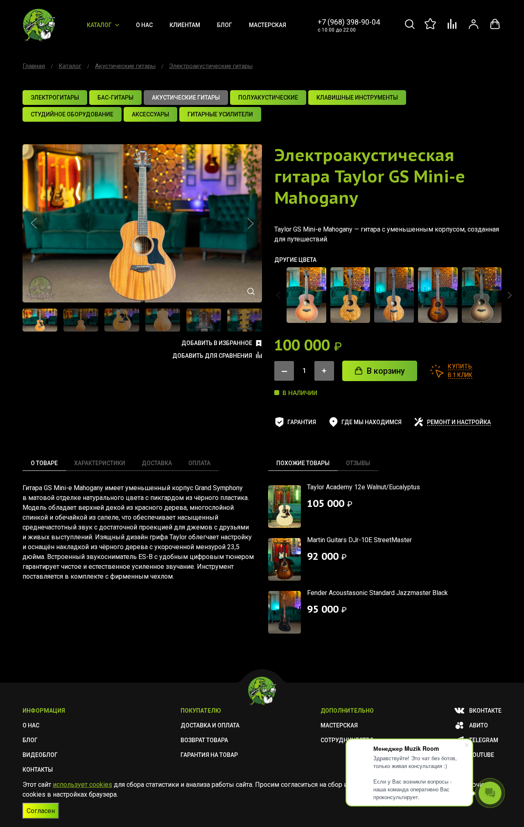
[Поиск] (409, 28)
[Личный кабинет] (473, 28)
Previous (34, 223)
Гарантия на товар (209, 755)
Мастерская (267, 25)
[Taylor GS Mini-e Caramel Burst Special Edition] (306, 295)
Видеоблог (40, 755)
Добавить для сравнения (212, 355)
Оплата (199, 463)
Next (250, 223)
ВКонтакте (485, 710)
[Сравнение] (452, 28)
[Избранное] (431, 28)
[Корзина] (494, 28)
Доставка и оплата (210, 725)
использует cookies (82, 784)
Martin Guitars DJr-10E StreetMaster (359, 540)
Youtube (481, 755)
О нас (144, 25)
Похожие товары (303, 463)
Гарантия (301, 422)
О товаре (44, 463)
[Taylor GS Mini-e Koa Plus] (438, 295)
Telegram (483, 740)
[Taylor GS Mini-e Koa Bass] (394, 295)
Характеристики (99, 463)
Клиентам (184, 25)
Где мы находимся (371, 422)
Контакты (38, 769)
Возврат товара (204, 740)
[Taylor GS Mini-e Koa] (350, 295)
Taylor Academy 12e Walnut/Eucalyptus (363, 487)
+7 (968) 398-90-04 (349, 22)
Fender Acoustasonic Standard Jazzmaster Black (377, 593)
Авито (478, 725)
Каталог (99, 25)
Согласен (41, 811)
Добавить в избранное (216, 343)
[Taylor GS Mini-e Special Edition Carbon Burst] (481, 295)
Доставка (157, 463)
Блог (224, 25)
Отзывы (358, 463)
